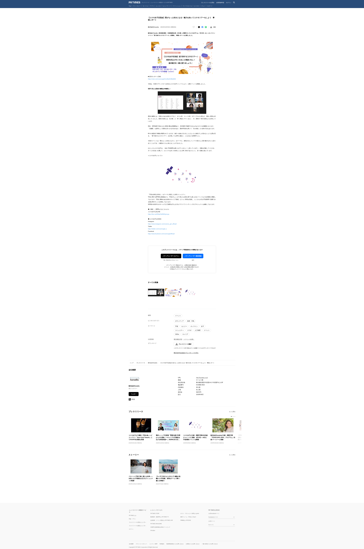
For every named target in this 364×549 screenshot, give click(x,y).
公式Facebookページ (213, 513)
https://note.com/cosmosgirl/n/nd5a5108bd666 (162, 79)
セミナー (184, 326)
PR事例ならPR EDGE (185, 520)
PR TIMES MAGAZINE (156, 523)
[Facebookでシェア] (202, 27)
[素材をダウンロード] (211, 27)
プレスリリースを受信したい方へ (137, 522)
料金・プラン (132, 519)
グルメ (203, 6)
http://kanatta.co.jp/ (202, 377)
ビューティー (167, 6)
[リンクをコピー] (214, 27)
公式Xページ (211, 521)
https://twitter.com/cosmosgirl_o (157, 229)
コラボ (189, 330)
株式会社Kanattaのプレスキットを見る (186, 353)
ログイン (228, 2)
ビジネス (196, 6)
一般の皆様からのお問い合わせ (210, 544)
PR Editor (152, 530)
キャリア (185, 334)
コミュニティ (179, 330)
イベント (178, 315)
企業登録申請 (220, 2)
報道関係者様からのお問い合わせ (175, 544)
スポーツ (209, 6)
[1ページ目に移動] (231, 416)
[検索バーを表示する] (234, 2)
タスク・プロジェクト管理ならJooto (189, 513)
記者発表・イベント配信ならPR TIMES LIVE (161, 520)
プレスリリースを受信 (207, 2)
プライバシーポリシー (141, 544)
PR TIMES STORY (154, 513)
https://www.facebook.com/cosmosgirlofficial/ (161, 234)
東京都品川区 (178, 339)
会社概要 (131, 544)
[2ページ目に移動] (232, 416)
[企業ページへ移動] (134, 379)
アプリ (152, 6)
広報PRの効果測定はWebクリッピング (160, 527)
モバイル (145, 6)
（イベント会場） (188, 339)
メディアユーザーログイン (171, 256)
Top (130, 6)
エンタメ (158, 6)
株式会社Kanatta (152, 363)
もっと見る (232, 411)
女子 (202, 326)
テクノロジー (137, 6)
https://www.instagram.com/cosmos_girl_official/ (162, 224)
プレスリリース (140, 363)
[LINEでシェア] (205, 27)
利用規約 (162, 544)
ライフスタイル (187, 6)
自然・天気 (190, 321)
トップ (131, 363)
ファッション (177, 6)
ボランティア (179, 321)
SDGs (177, 334)
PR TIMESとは (132, 515)
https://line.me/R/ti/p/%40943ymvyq (158, 214)
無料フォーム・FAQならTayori (188, 517)
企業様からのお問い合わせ (192, 544)
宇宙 (176, 326)
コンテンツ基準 (153, 544)
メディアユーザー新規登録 (193, 256)
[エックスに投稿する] (198, 27)
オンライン (194, 326)
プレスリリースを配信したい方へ (137, 525)
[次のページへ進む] (240, 425)
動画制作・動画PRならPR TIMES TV (159, 517)
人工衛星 (197, 330)
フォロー (133, 394)
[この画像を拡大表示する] (156, 292)
